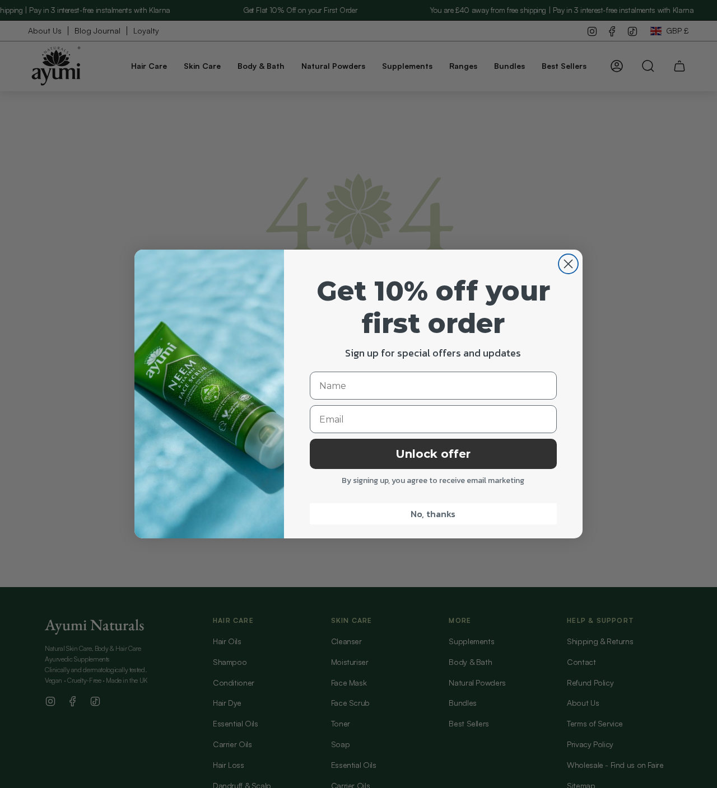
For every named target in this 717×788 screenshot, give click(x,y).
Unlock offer (433, 454)
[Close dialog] (568, 264)
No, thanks (433, 513)
